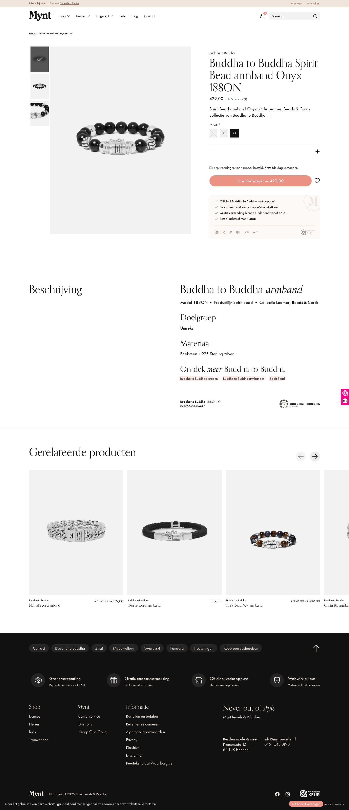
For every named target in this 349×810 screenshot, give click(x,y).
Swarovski (152, 648)
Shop (62, 16)
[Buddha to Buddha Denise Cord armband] (174, 532)
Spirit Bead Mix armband (244, 605)
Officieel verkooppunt (247, 201)
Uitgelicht (102, 16)
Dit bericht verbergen (306, 804)
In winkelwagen (260, 181)
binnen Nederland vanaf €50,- (253, 213)
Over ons (85, 724)
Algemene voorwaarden (145, 731)
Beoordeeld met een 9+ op (249, 207)
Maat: (215, 125)
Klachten (133, 747)
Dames (34, 716)
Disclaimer (134, 755)
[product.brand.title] (300, 405)
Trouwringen (203, 648)
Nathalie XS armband (44, 605)
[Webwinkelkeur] (310, 796)
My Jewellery (123, 648)
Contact (149, 16)
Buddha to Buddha (222, 53)
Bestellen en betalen (142, 716)
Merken (81, 16)
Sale (122, 16)
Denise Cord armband (144, 605)
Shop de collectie (69, 3)
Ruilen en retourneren (142, 724)
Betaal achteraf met (238, 219)
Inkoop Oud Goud (92, 731)
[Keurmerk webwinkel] (308, 232)
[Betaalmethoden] (236, 232)
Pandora (177, 648)
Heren (34, 724)
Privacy (131, 739)
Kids (32, 731)
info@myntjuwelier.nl (280, 739)
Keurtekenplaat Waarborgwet (149, 763)
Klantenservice (89, 716)
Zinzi (99, 648)
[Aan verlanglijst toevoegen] (317, 180)
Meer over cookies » (334, 804)
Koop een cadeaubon (241, 648)
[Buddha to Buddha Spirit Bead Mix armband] (273, 532)
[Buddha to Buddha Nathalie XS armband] (76, 532)
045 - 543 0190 (277, 744)
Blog (135, 16)
